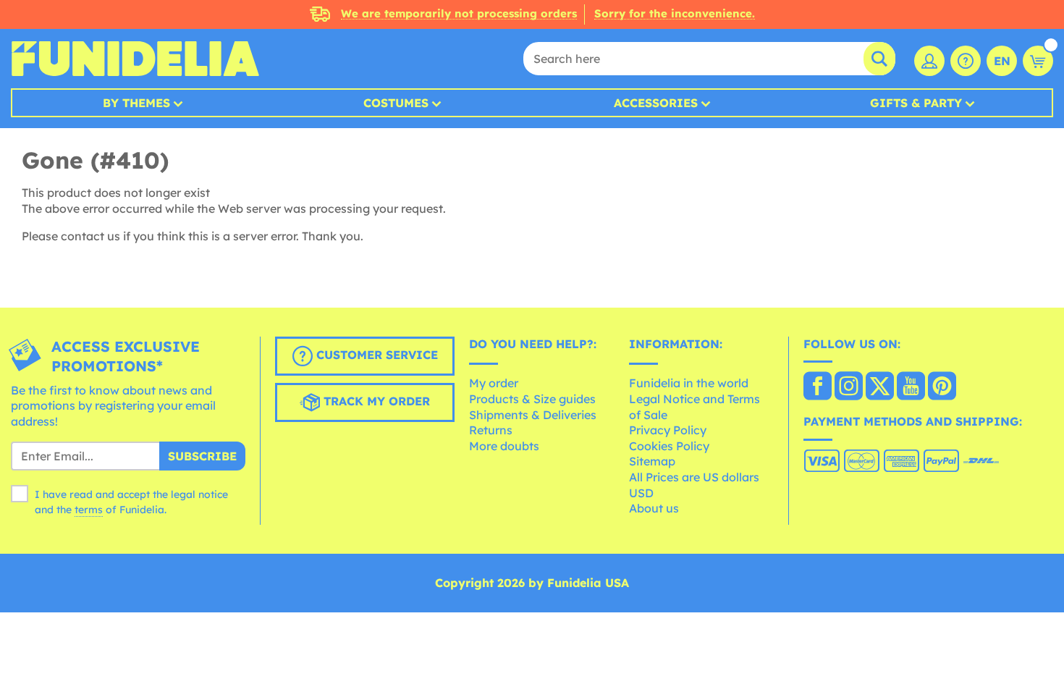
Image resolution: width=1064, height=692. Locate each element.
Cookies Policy (669, 446)
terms (89, 509)
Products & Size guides (532, 399)
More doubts (504, 446)
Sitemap (652, 461)
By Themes (136, 103)
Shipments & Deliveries (532, 415)
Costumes (395, 103)
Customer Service (375, 354)
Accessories (656, 103)
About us (654, 508)
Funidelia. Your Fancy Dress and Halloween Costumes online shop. (135, 58)
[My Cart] (1038, 61)
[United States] (817, 387)
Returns (490, 430)
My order (493, 383)
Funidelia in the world (688, 383)
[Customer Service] (965, 61)
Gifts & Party (916, 103)
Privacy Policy (667, 430)
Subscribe (202, 456)
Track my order (375, 401)
